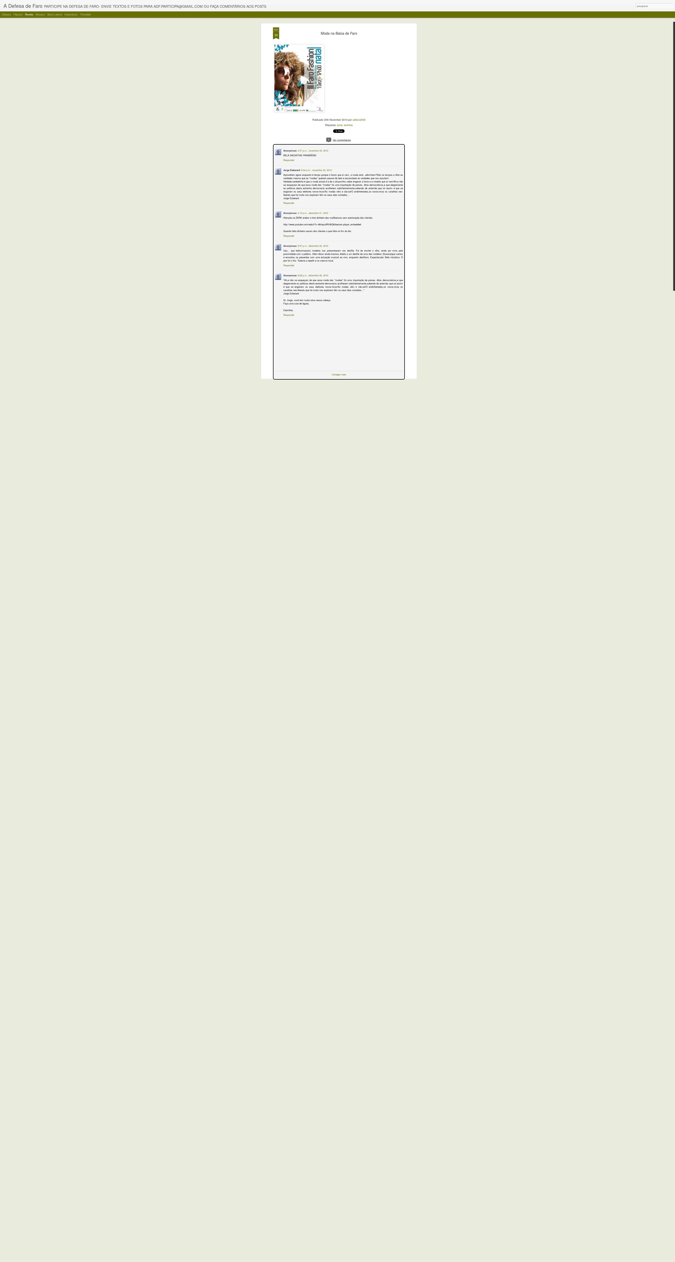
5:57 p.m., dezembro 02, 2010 (312, 245)
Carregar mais (339, 374)
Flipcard (18, 14)
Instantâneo (71, 14)
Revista (29, 14)
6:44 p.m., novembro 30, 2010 (316, 169)
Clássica (6, 14)
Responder (288, 159)
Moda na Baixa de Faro (339, 33)
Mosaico (40, 14)
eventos (348, 125)
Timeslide (85, 14)
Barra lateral (54, 14)
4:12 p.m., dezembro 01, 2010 (312, 212)
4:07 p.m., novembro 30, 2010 (312, 150)
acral (339, 125)
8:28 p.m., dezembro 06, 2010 (312, 275)
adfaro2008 (359, 119)
